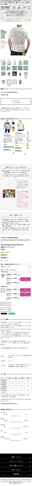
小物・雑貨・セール (16, 465)
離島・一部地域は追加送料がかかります (10, 264)
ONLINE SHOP (5, 8)
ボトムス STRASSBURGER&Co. (9, 92)
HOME (1, 18)
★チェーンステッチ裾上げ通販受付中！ (16, 14)
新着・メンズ (16, 457)
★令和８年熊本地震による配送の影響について (13, 0)
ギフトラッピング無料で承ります (16, 15)
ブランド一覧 (7, 18)
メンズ (24, 18)
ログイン (14, 8)
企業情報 (16, 474)
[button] (2, 141)
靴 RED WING (4, 94)
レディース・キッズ (16, 461)
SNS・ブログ (16, 470)
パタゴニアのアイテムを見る (16, 101)
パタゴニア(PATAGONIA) (16, 18)
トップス (29, 18)
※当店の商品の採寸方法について (9, 403)
